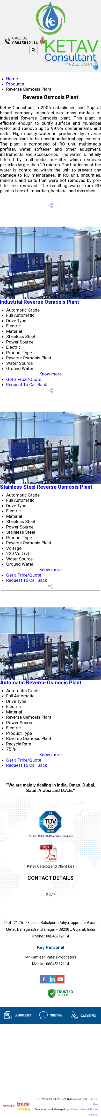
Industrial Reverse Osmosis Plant (39, 302)
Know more (50, 373)
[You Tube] (60, 981)
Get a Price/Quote (23, 379)
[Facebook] (44, 981)
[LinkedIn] (52, 981)
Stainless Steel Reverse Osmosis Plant (46, 487)
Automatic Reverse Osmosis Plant (40, 682)
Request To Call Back (26, 384)
